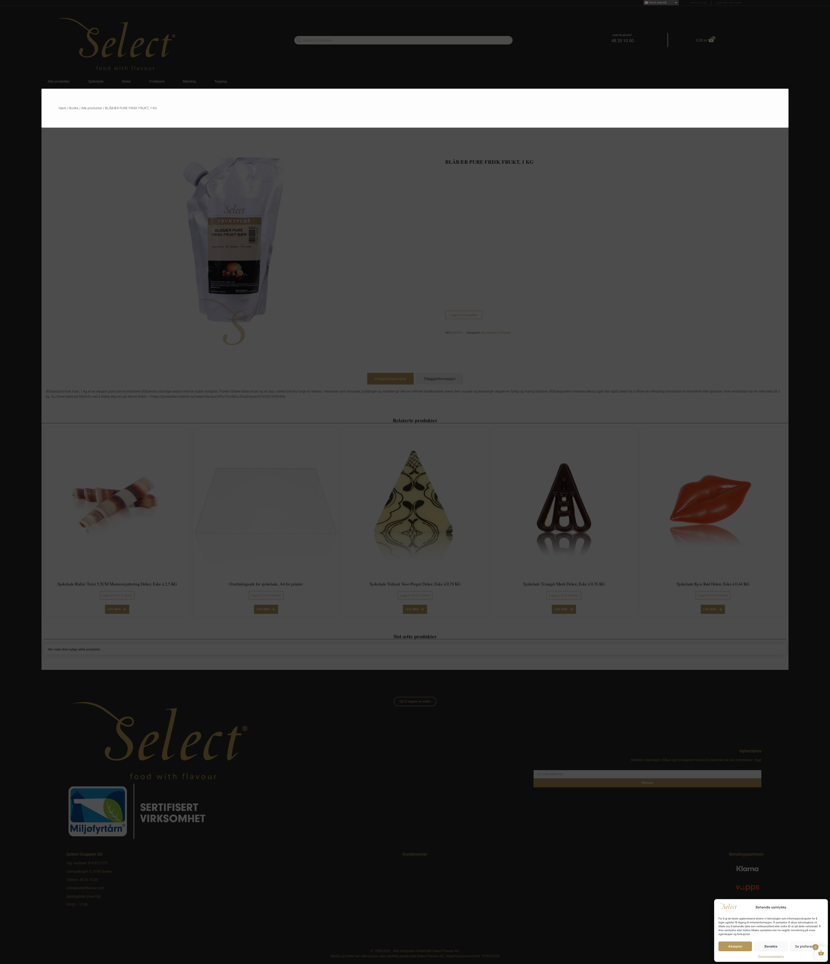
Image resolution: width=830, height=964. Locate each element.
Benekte (771, 946)
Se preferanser (807, 946)
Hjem (62, 108)
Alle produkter (91, 108)
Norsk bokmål (657, 2)
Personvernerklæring (771, 956)
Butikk (73, 108)
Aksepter (735, 946)
